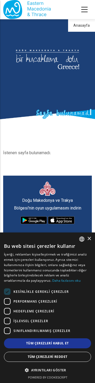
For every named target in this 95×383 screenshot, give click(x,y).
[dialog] (47, 307)
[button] (47, 370)
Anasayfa (81, 25)
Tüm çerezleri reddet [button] (48, 356)
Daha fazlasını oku (66, 280)
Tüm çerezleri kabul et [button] (47, 343)
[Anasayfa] (27, 9)
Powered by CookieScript (47, 377)
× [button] (89, 239)
